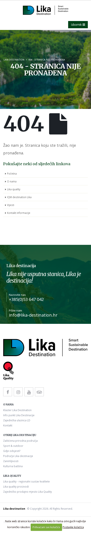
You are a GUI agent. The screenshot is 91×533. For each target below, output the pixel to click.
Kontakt (7, 425)
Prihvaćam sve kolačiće (46, 527)
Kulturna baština (13, 466)
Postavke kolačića (73, 527)
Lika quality (13, 189)
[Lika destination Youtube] (29, 392)
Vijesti (10, 205)
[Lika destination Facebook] (7, 392)
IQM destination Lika (19, 197)
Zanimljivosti (10, 461)
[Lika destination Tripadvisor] (39, 392)
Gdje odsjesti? (11, 451)
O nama (12, 181)
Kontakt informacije (18, 212)
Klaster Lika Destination (17, 410)
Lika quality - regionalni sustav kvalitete (26, 481)
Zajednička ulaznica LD (16, 420)
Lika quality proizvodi (16, 486)
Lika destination (14, 59)
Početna (12, 173)
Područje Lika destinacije (18, 456)
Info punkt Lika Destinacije (18, 415)
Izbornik (77, 25)
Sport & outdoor (13, 445)
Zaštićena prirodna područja (20, 440)
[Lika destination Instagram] (18, 392)
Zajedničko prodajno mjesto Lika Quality (27, 491)
